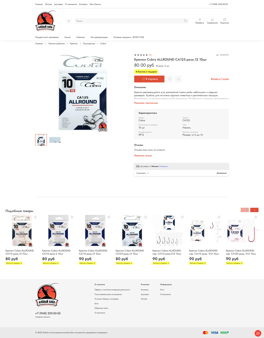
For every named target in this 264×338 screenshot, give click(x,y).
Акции (67, 37)
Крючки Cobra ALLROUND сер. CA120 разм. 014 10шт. (241, 252)
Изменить (163, 166)
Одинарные (89, 43)
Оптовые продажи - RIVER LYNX (128, 37)
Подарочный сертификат (47, 37)
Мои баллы (95, 4)
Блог (97, 303)
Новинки (80, 37)
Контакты (83, 4)
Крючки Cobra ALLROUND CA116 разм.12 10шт (93, 252)
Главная (39, 4)
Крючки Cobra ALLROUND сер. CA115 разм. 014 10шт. (204, 252)
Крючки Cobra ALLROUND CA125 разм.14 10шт (130, 252)
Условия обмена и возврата (107, 298)
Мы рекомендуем (99, 37)
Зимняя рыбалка (56, 43)
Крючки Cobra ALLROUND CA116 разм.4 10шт (56, 252)
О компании (71, 4)
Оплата (48, 4)
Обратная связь (101, 308)
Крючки (74, 43)
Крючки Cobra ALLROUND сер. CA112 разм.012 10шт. (167, 252)
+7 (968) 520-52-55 (218, 4)
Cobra (103, 43)
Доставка (58, 4)
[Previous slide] (39, 92)
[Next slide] (125, 92)
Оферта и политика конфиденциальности (112, 289)
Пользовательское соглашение (108, 294)
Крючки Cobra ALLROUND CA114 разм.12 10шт (20, 252)
